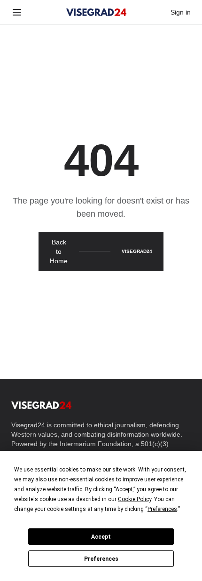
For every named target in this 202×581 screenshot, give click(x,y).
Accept (101, 537)
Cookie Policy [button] (134, 499)
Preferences (101, 559)
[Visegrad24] (96, 12)
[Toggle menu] (17, 12)
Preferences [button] (162, 509)
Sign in (181, 12)
